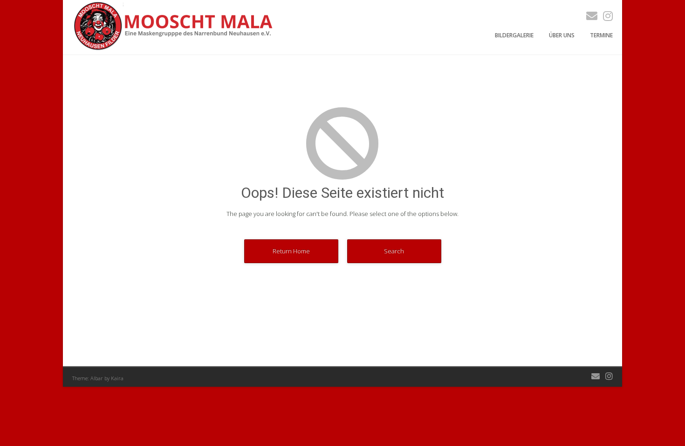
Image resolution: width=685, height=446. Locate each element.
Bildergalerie (514, 35)
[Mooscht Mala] (175, 49)
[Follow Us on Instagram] (605, 15)
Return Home (291, 251)
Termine (601, 35)
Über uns (562, 35)
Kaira (117, 378)
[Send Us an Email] (589, 15)
